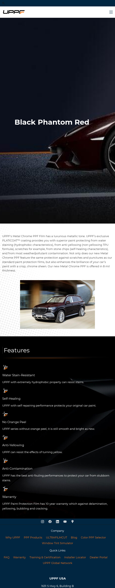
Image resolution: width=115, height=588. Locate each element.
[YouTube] (65, 522)
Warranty (19, 557)
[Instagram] (43, 522)
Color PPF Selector (93, 537)
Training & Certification (44, 557)
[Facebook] (50, 522)
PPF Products (33, 537)
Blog (74, 537)
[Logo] (13, 12)
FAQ (6, 557)
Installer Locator (75, 557)
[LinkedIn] (57, 522)
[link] (57, 359)
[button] (3, 3)
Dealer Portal (99, 557)
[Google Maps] (72, 522)
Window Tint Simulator (57, 543)
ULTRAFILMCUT (56, 537)
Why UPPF (12, 537)
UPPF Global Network (57, 563)
